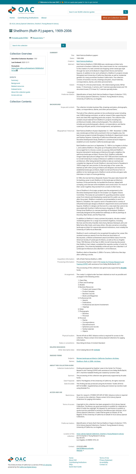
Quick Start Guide (75, 467)
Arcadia (123, 268)
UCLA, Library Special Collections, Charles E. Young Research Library (35, 24)
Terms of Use (104, 458)
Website (79, 451)
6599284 (97, 350)
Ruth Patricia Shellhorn (85, 61)
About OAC (73, 460)
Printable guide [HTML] (20, 38)
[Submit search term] (125, 12)
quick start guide (76, 2)
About (43, 18)
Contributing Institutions (28, 18)
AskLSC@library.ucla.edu (85, 448)
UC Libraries (47, 465)
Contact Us (103, 465)
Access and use (16, 95)
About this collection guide (20, 92)
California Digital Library (27, 467)
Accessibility (104, 462)
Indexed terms (16, 89)
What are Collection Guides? (114, 18)
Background (15, 83)
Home (12, 18)
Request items (38, 38)
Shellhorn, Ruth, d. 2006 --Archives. (89, 361)
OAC (21, 10)
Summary (14, 80)
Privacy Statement (106, 460)
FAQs (71, 465)
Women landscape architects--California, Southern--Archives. (98, 358)
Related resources (17, 86)
